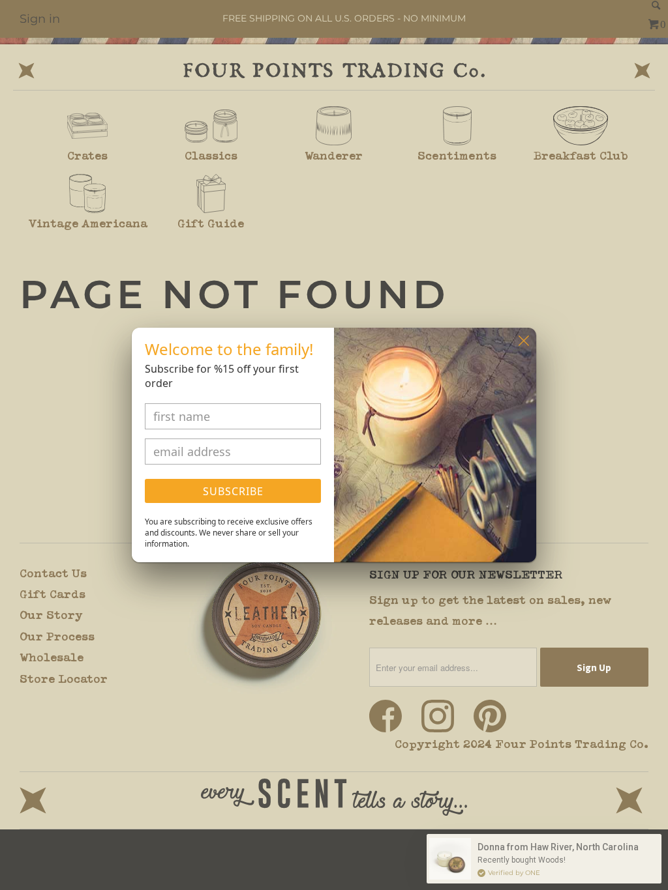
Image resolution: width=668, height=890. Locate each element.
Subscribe (233, 491)
